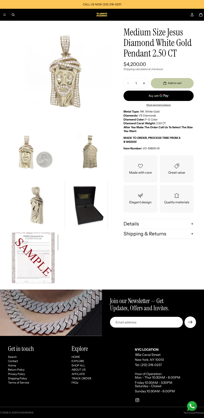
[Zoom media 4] (33, 205)
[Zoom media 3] (86, 152)
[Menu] (4, 14)
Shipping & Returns (145, 234)
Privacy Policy (16, 374)
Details (131, 224)
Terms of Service (18, 382)
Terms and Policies (193, 412)
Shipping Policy (17, 378)
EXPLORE (78, 361)
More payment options (158, 105)
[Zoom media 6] (33, 258)
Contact (13, 361)
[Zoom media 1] (60, 72)
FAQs (75, 382)
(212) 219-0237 (151, 365)
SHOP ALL (78, 365)
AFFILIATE (78, 374)
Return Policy (16, 369)
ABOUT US (79, 369)
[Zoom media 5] (86, 205)
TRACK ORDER (81, 378)
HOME (76, 356)
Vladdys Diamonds (21, 412)
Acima (12, 365)
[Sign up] (190, 322)
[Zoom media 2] (33, 152)
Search (12, 356)
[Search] (13, 14)
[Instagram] (137, 400)
